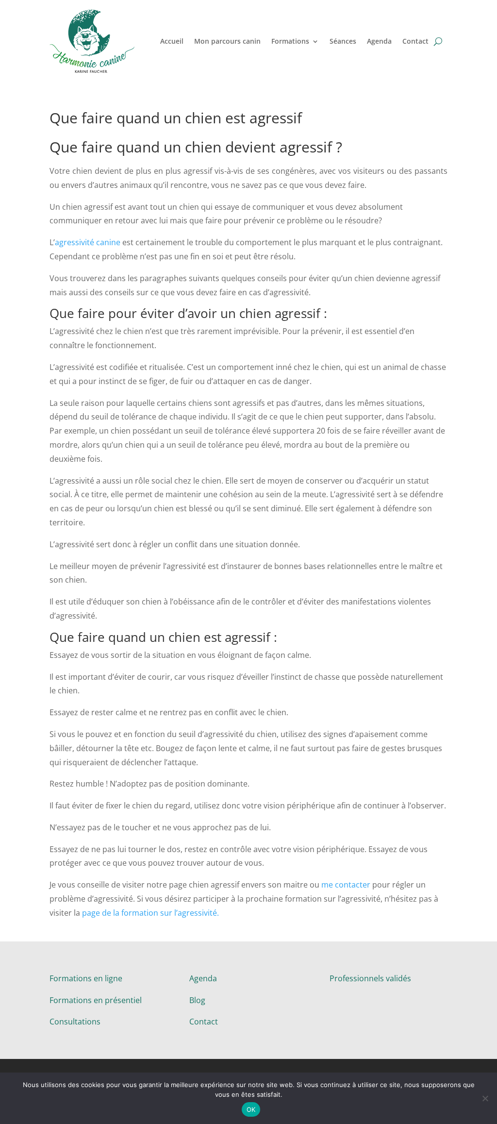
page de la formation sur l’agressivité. (150, 912)
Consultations (75, 1021)
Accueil (171, 41)
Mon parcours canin (227, 41)
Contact (415, 41)
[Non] (485, 1098)
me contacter (345, 884)
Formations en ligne (86, 978)
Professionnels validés (370, 978)
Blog (197, 1000)
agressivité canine (87, 242)
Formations (290, 41)
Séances (343, 41)
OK (251, 1109)
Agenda (379, 41)
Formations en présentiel (96, 1000)
